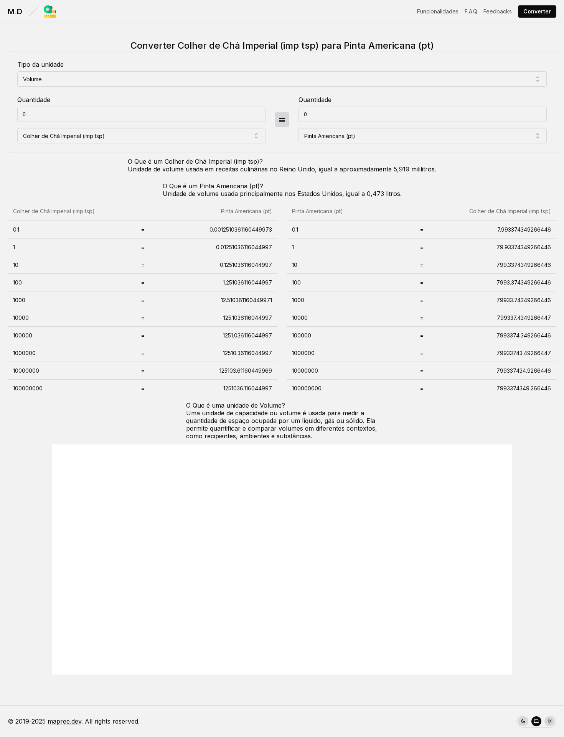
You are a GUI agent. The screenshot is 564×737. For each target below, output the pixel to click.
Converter (537, 11)
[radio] (523, 721)
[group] (536, 721)
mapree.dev (64, 721)
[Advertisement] (282, 559)
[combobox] (282, 79)
